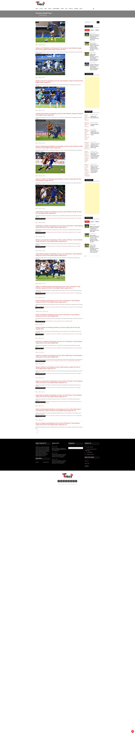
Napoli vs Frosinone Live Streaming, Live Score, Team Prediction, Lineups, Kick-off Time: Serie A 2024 (94, 37)
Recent (87, 30)
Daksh (37, 44)
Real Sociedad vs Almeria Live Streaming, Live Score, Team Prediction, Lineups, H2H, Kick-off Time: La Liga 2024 (59, 455)
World (62, 8)
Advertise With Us (46, 462)
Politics (41, 8)
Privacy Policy (87, 463)
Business (76, 8)
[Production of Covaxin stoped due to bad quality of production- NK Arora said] (87, 145)
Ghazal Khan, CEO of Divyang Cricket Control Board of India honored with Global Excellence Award (95, 156)
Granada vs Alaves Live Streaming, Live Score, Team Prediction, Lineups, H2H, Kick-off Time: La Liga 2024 (94, 67)
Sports (49, 8)
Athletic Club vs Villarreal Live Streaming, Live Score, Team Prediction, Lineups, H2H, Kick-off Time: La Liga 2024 (59, 462)
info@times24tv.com (90, 454)
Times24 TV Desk (39, 311)
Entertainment (56, 8)
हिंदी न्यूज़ (81, 8)
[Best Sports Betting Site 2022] (87, 124)
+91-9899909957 (89, 452)
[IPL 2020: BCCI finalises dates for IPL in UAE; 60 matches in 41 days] (87, 134)
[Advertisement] (92, 92)
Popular (92, 30)
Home (37, 15)
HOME (37, 8)
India (46, 8)
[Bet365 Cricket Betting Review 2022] (87, 117)
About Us (37, 462)
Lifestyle (71, 8)
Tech (66, 8)
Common (97, 30)
